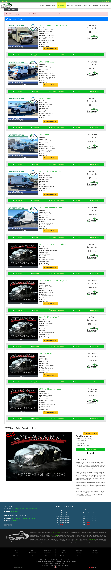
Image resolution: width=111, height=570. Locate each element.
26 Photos (23, 84)
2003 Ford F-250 (46, 353)
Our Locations (79, 554)
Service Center (94, 5)
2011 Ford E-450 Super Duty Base (53, 25)
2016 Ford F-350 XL (47, 98)
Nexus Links (94, 554)
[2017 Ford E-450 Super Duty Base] (23, 291)
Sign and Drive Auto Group (63, 560)
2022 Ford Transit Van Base (50, 317)
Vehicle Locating (47, 554)
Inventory (61, 5)
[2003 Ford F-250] (23, 364)
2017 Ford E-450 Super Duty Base (53, 280)
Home (42, 5)
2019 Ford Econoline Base (50, 389)
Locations (105, 1)
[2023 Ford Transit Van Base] (23, 181)
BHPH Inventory (47, 550)
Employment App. (32, 552)
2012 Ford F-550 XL (47, 134)
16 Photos (23, 194)
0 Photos (22, 267)
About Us (16, 552)
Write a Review (63, 555)
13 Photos (23, 48)
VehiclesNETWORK (54, 562)
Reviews (84, 5)
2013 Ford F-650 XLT (47, 62)
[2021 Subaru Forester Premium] (23, 254)
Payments (78, 5)
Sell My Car (47, 555)
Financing (70, 5)
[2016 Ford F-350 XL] (23, 108)
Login (5, 1)
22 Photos (23, 230)
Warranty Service (47, 552)
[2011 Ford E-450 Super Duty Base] (23, 35)
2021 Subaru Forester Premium (52, 244)
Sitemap (95, 550)
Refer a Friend (16, 555)
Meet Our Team (16, 554)
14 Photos (23, 157)
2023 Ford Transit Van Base (50, 171)
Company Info (105, 5)
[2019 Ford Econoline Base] (23, 399)
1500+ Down (32, 554)
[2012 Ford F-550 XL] (23, 145)
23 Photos (23, 121)
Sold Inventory (79, 555)
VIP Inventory (51, 5)
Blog (32, 550)
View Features (95, 55)
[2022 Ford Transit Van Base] (23, 327)
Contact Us (79, 552)
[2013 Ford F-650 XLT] (23, 72)
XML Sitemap (95, 552)
